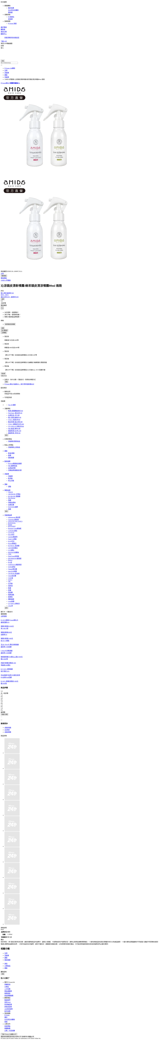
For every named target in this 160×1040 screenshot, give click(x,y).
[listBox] (80, 712)
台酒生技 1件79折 (14, 415)
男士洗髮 (11, 480)
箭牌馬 (10, 597)
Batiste (10, 524)
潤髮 (5, 484)
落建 (9, 500)
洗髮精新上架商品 (14, 447)
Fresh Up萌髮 (12, 539)
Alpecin (10, 492)
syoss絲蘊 (11, 601)
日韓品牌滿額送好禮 (14, 470)
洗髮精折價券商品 (14, 441)
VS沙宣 (10, 578)
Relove (10, 560)
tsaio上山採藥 (12, 571)
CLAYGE (11, 532)
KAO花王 (11, 541)
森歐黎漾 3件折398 (14, 433)
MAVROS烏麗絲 (13, 552)
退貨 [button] (11, 37)
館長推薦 (7, 461)
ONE (9, 554)
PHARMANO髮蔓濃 (14, 558)
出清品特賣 (12, 468)
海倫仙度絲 (12, 502)
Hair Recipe (11, 498)
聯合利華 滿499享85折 (15, 422)
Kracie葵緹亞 (12, 543)
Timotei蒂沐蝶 (12, 569)
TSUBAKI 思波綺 (14, 573)
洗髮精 (6, 474)
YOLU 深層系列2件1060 (16, 424)
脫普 (9, 588)
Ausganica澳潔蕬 (13, 519)
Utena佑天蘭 (12, 576)
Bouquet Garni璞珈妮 (14, 528)
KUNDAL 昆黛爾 (13, 546)
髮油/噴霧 (11, 453)
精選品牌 (7, 490)
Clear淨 (10, 606)
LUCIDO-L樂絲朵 (14, 603)
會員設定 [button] (16, 37)
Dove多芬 (11, 534)
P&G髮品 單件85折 (14, 428)
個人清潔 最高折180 (14, 417)
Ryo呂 (10, 562)
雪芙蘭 (10, 592)
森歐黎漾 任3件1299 (14, 431)
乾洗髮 (10, 478)
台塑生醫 (11, 504)
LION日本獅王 (13, 548)
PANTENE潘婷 (13, 507)
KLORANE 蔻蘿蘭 (14, 496)
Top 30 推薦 (12, 405)
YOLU (10, 580)
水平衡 (10, 583)
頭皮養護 (11, 457)
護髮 (5, 451)
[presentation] (80, 130)
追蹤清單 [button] (7, 37)
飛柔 (9, 509)
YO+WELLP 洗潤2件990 (16, 426)
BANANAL (12, 523)
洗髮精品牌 (8, 515)
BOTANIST (12, 526)
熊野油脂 (11, 594)
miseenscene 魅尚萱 (14, 517)
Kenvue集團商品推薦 (15, 463)
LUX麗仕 (11, 550)
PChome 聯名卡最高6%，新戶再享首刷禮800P (19, 384)
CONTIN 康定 (12, 530)
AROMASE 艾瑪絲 (14, 494)
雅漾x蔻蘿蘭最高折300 (15, 411)
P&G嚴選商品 (12, 466)
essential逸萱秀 (13, 537)
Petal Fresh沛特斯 (13, 556)
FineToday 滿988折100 (15, 413)
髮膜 (9, 455)
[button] (80, 12)
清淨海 (10, 586)
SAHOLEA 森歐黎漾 (14, 564)
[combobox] (80, 63)
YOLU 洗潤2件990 (14, 419)
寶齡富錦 (11, 599)
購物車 (3, 29)
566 (9, 581)
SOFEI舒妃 (11, 567)
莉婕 (9, 590)
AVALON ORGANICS (15, 521)
